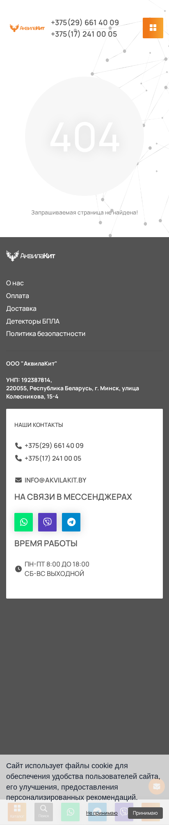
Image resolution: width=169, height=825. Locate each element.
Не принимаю (102, 812)
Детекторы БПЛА (32, 321)
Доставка (21, 308)
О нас (15, 282)
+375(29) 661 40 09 (85, 22)
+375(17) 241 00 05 (84, 34)
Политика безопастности (45, 333)
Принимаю (145, 812)
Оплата (17, 295)
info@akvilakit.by (55, 480)
